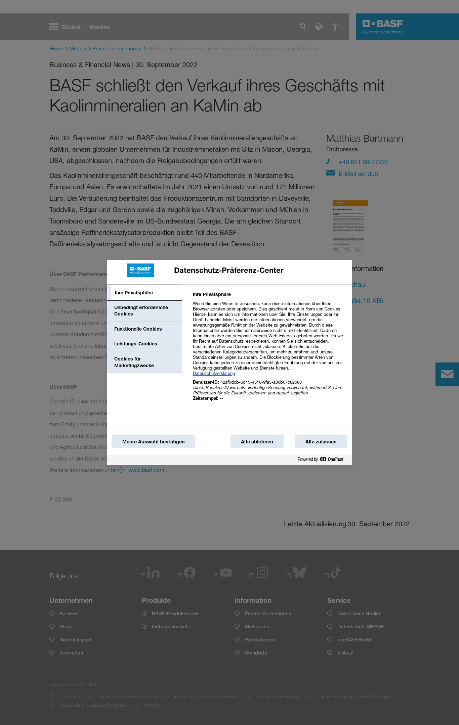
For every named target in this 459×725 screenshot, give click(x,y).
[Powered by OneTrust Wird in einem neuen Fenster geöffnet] (323, 459)
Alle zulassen (321, 441)
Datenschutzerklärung (214, 373)
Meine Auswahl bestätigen (153, 441)
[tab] (144, 292)
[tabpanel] (270, 349)
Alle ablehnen (257, 441)
